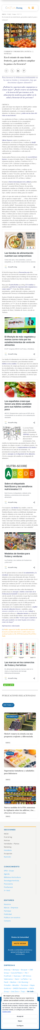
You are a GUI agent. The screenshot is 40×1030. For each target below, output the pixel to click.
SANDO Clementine (20, 988)
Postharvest (8, 887)
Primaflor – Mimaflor (11, 985)
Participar (7, 911)
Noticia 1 (28, 51)
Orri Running (23, 982)
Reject (20, 1021)
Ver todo (7, 705)
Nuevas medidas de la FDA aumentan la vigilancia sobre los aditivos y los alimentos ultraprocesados (19, 809)
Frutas (10, 753)
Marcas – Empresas (11, 908)
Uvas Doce (15, 991)
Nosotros (7, 904)
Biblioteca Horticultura (12, 877)
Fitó (26, 973)
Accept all (20, 1016)
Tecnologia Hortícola (11, 881)
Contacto (7, 921)
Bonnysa (16, 970)
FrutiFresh (7, 976)
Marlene (13, 982)
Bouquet (24, 970)
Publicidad (8, 914)
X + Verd (7, 890)
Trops (23, 991)
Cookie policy (6, 1011)
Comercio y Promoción (14, 51)
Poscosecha (8, 884)
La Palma (24, 979)
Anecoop (7, 970)
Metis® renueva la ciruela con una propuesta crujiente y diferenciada (18, 735)
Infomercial (12, 716)
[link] (6, 70)
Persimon (24, 985)
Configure (20, 1025)
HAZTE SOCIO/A (20, 943)
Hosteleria (8, 850)
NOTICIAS (7, 54)
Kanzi (17, 979)
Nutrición (11, 790)
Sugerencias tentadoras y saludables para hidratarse (19, 772)
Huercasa (17, 976)
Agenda (7, 874)
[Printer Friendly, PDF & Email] (8, 685)
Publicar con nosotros (12, 917)
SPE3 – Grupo (9, 871)
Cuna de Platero (17, 973)
